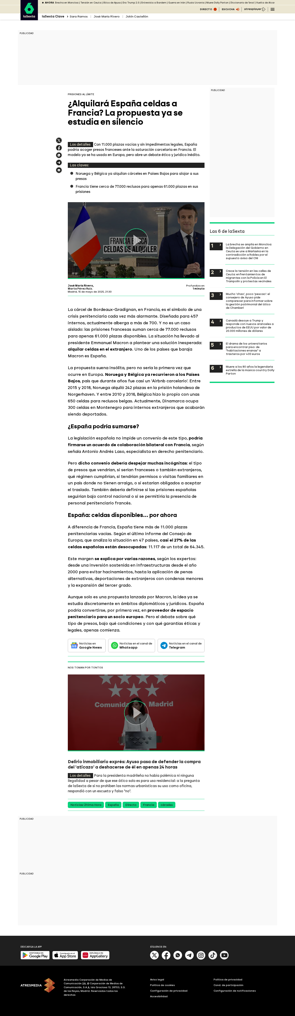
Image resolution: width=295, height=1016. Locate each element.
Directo (130, 805)
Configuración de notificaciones (235, 990)
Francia (148, 805)
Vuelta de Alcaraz (267, 2)
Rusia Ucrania (195, 2)
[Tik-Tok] (212, 959)
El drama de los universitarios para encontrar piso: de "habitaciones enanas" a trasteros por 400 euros (246, 349)
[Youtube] (224, 959)
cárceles (167, 805)
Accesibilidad (159, 996)
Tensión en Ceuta (90, 2)
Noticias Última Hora (85, 805)
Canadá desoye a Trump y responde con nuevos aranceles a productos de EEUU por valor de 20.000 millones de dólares (250, 325)
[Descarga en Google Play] (35, 958)
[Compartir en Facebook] (59, 149)
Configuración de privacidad (168, 990)
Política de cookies (162, 985)
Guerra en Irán (176, 2)
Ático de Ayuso (112, 2)
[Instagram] (201, 959)
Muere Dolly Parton (217, 2)
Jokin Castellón (137, 16)
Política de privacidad (228, 979)
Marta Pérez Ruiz (80, 288)
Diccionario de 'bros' (242, 2)
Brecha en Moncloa (66, 2)
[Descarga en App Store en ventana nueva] (65, 958)
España (113, 805)
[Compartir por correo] (59, 172)
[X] (59, 142)
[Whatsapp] (177, 959)
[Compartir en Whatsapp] (59, 157)
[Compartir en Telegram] (59, 164)
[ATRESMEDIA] (40, 988)
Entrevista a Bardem (153, 2)
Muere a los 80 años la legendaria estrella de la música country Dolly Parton (250, 370)
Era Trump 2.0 (131, 2)
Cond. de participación (228, 985)
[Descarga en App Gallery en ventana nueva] (95, 958)
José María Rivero (107, 16)
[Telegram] (189, 959)
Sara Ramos (79, 16)
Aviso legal (157, 979)
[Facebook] (166, 959)
